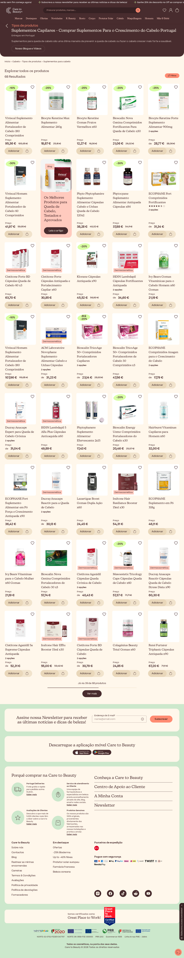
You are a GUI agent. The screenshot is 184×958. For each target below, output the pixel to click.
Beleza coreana (62, 872)
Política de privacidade (25, 885)
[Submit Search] (138, 10)
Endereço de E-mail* (104, 715)
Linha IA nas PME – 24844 (136, 936)
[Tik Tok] (123, 893)
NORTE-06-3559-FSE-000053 (80, 936)
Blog (14, 857)
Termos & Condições (23, 875)
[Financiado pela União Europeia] (143, 931)
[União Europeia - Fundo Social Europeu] (75, 931)
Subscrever (161, 719)
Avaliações (18, 880)
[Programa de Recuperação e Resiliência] (109, 931)
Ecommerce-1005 (114, 936)
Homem (149, 18)
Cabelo (120, 18)
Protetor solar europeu (66, 862)
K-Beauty (71, 18)
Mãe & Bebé (163, 18)
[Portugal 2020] (58, 931)
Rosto (82, 18)
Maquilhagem (134, 18)
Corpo (92, 18)
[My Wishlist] (164, 10)
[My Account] (170, 10)
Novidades (57, 18)
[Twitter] (135, 893)
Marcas (18, 18)
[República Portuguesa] (126, 931)
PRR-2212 (99, 936)
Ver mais (92, 693)
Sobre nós (17, 847)
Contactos (18, 852)
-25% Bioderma (61, 852)
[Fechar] (181, 904)
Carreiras (17, 870)
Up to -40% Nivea (62, 857)
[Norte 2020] (41, 931)
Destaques (31, 18)
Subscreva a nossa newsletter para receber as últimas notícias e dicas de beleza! (84, 2)
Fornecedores (20, 895)
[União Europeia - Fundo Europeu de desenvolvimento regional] (92, 931)
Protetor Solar (106, 18)
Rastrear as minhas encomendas (23, 864)
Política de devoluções (25, 890)
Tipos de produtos (25, 26)
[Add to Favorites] (32, 87)
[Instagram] (97, 893)
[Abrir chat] (178, 952)
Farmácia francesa (64, 867)
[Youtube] (148, 893)
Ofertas (44, 18)
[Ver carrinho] (177, 10)
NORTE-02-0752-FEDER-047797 (51, 936)
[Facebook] (110, 893)
